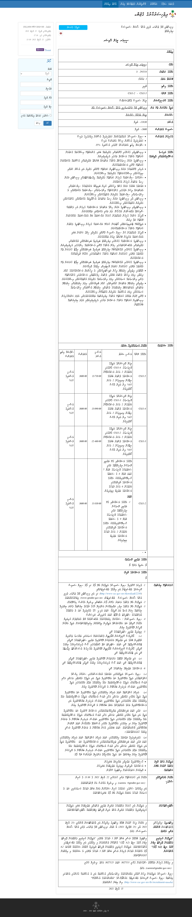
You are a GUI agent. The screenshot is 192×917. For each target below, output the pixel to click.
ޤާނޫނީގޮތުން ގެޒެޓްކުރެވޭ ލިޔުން (133, 4)
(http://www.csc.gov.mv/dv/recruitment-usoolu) (148, 882)
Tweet (48, 50)
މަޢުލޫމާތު (153, 4)
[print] (61, 33)
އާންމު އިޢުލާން (110, 4)
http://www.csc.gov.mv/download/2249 (120, 594)
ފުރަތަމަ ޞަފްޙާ (167, 4)
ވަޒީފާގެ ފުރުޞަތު (73, 27)
